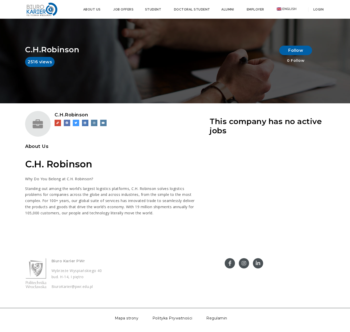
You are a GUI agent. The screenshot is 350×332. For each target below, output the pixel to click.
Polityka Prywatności (172, 318)
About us (92, 9)
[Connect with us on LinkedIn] (85, 123)
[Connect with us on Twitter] (76, 123)
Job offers (123, 9)
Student (153, 9)
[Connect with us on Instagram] (94, 123)
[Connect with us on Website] (58, 123)
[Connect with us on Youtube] (103, 123)
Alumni (227, 9)
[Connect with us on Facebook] (67, 123)
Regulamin (216, 318)
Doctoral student (192, 9)
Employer (255, 9)
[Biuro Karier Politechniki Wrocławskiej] (41, 9)
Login (318, 9)
